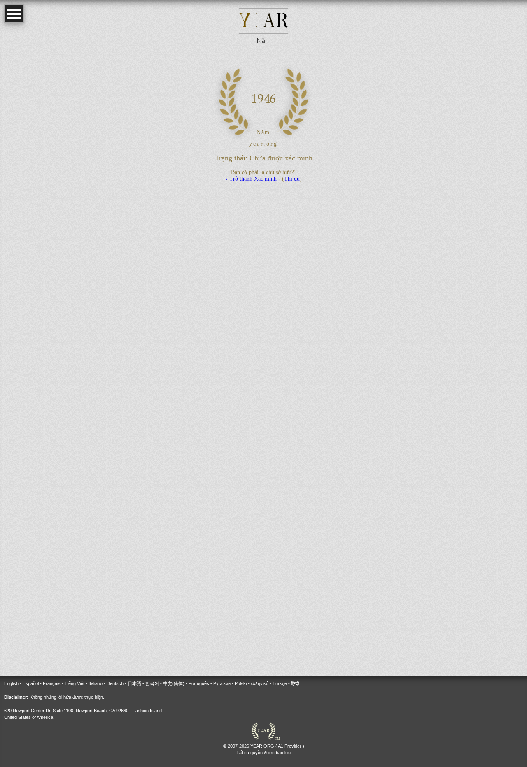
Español (31, 683)
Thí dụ (292, 179)
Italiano (96, 683)
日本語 (134, 683)
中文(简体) (173, 683)
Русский (222, 683)
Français (52, 683)
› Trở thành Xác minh (251, 179)
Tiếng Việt (74, 683)
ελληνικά (259, 683)
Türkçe (280, 683)
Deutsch (115, 683)
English (11, 683)
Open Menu (14, 13)
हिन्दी (295, 683)
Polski (241, 683)
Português (199, 683)
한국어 (152, 683)
